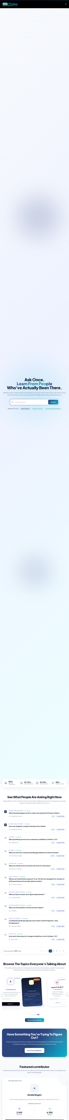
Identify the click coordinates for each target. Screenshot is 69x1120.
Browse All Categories (34, 1020)
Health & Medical (25, 408)
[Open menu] (65, 4)
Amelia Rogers (34, 1095)
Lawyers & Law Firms (37, 408)
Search (53, 402)
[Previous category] (2, 994)
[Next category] (67, 994)
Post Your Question (34, 1050)
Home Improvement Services (53, 408)
